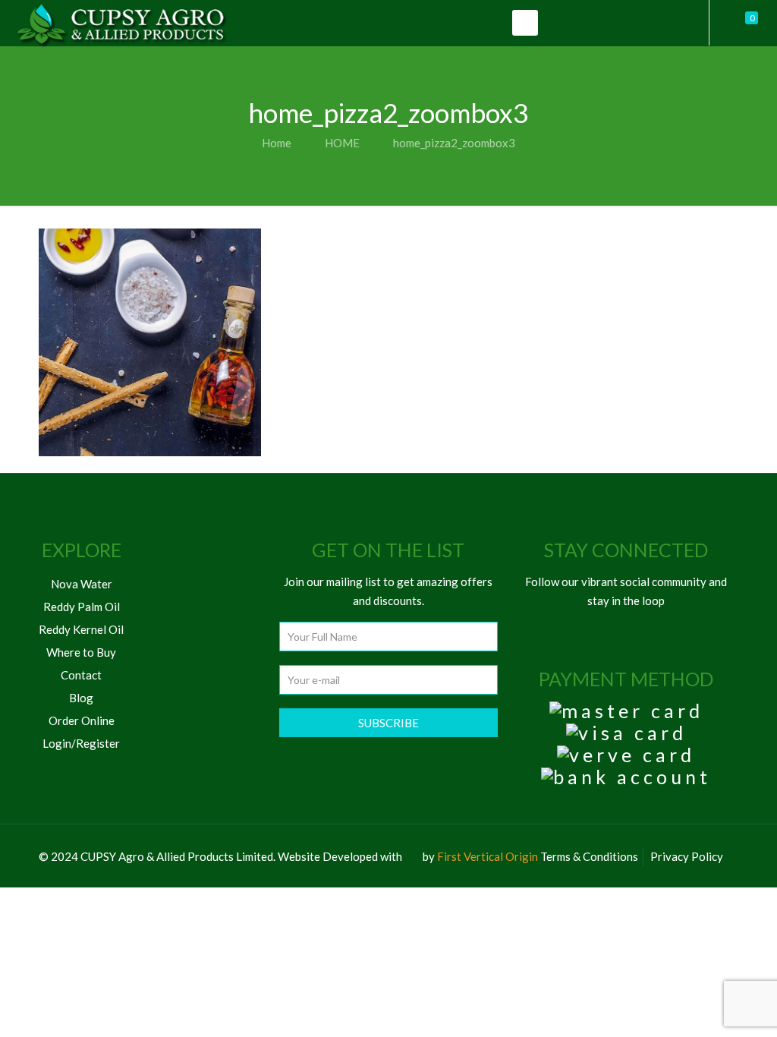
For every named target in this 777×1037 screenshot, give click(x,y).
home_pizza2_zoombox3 (454, 143)
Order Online (82, 720)
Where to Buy (81, 652)
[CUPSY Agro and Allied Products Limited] (121, 23)
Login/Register (81, 743)
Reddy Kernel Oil (81, 629)
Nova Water (81, 584)
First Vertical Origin (487, 856)
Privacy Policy (686, 856)
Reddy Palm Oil (81, 606)
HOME (342, 143)
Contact (81, 675)
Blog (81, 697)
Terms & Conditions (589, 856)
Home (276, 143)
